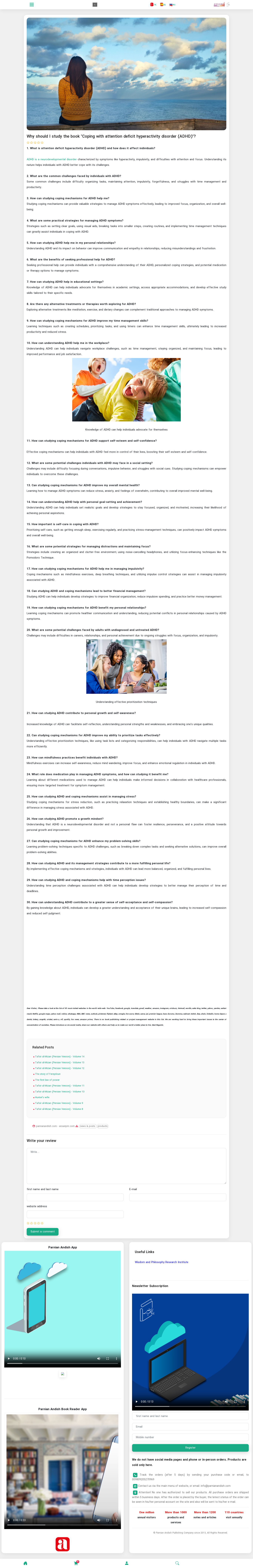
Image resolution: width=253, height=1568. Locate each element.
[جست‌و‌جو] (177, 1563)
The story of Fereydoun (47, 1074)
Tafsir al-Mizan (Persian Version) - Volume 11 (59, 1086)
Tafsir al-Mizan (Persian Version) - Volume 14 (59, 1057)
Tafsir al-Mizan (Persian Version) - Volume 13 (59, 1063)
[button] (126, 1563)
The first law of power (46, 1080)
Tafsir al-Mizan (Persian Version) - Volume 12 (59, 1068)
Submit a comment (43, 1231)
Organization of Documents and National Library (165, 1262)
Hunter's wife (41, 1097)
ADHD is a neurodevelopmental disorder (52, 159)
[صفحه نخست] (25, 1563)
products (103, 1126)
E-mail (133, 1189)
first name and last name (43, 1189)
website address (37, 1206)
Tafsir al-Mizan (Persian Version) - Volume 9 (58, 1103)
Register (190, 1448)
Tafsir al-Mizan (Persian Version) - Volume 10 (59, 1092)
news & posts (88, 1126)
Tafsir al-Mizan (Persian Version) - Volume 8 (58, 1109)
